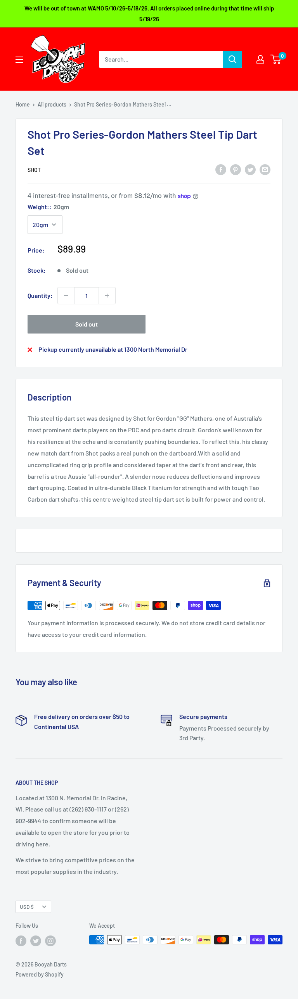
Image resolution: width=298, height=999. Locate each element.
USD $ (27, 906)
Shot (34, 170)
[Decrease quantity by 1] (66, 295)
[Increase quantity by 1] (107, 295)
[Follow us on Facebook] (21, 940)
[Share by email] (265, 169)
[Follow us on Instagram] (50, 940)
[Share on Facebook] (220, 169)
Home (23, 104)
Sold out (86, 324)
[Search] (232, 59)
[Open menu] (19, 60)
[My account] (260, 59)
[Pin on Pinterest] (235, 169)
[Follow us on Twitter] (35, 940)
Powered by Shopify (40, 974)
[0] (276, 59)
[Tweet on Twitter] (250, 169)
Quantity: (40, 295)
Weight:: (48, 206)
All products (52, 104)
